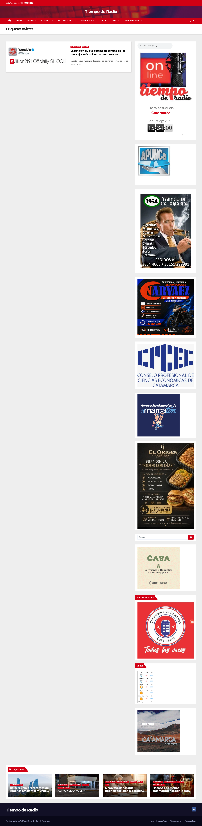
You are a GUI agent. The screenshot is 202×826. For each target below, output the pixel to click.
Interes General (75, 784)
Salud (104, 21)
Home (152, 821)
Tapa (67, 787)
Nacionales (47, 21)
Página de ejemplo (176, 821)
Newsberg (36, 821)
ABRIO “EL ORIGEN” (71, 791)
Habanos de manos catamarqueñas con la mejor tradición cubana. (172, 790)
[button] (190, 21)
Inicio (19, 21)
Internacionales (67, 21)
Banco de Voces (133, 21)
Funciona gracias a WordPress (16, 821)
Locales (31, 21)
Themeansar (46, 821)
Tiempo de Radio (101, 11)
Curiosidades (88, 21)
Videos (116, 21)
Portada (85, 46)
